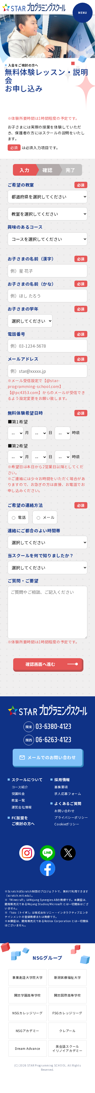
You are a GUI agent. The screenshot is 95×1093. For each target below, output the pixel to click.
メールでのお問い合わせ (51, 757)
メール (48, 517)
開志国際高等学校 (67, 995)
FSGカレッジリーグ (67, 1013)
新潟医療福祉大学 (67, 977)
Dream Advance (27, 1048)
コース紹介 (20, 787)
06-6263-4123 (49, 740)
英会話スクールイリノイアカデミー (67, 1048)
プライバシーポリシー (71, 817)
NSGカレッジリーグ (27, 1013)
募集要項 (61, 787)
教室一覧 (18, 800)
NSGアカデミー (28, 1030)
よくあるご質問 (68, 803)
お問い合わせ (64, 810)
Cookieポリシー (66, 824)
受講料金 (18, 793)
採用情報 (62, 779)
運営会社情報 (22, 807)
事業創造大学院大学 (27, 977)
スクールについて (27, 779)
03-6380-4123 (49, 726)
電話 (21, 517)
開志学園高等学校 (27, 995)
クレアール (67, 1030)
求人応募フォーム (67, 793)
